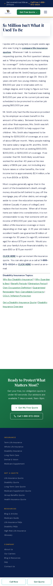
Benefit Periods (19, 283)
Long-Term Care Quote (15, 486)
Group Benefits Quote (14, 495)
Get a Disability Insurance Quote (19, 302)
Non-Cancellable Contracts (30, 291)
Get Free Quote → (28, 12)
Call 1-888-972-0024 (28, 416)
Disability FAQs (11, 526)
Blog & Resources (12, 558)
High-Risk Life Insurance (15, 531)
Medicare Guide (11, 518)
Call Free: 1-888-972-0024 (38, 3)
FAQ (6, 562)
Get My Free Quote (28, 407)
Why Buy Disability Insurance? (18, 279)
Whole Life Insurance (13, 447)
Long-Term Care (11, 455)
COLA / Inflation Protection (17, 295)
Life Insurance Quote (13, 478)
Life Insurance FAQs (13, 522)
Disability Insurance (13, 451)
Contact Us (9, 566)
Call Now (13, 581)
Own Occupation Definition (17, 287)
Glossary (8, 535)
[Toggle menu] (45, 12)
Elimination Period (37, 283)
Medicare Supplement (14, 464)
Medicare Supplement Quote (17, 491)
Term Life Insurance (13, 442)
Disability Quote (11, 482)
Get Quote (39, 581)
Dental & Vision (11, 459)
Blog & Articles (11, 514)
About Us (8, 549)
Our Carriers (9, 553)
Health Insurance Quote (15, 499)
